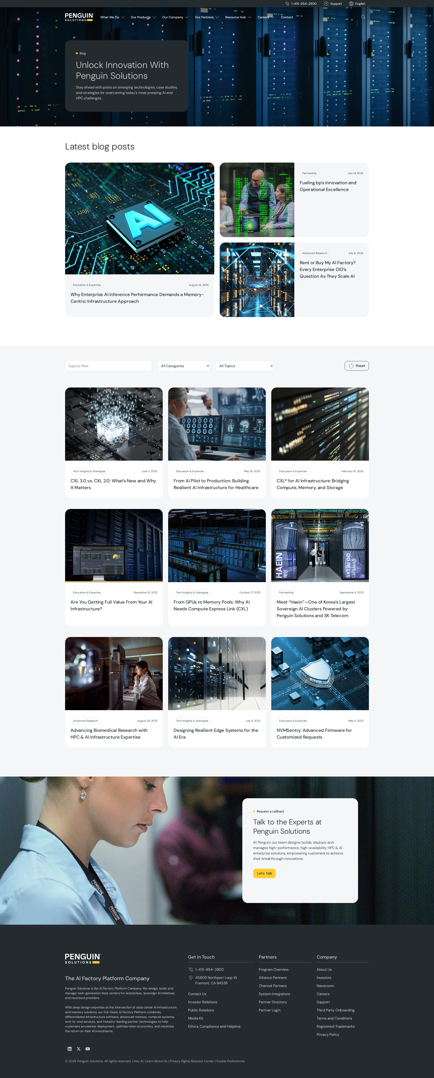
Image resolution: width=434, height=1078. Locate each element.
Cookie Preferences (230, 1061)
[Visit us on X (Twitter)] (78, 1048)
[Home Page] (79, 17)
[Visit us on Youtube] (87, 1048)
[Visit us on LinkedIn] (69, 1048)
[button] (360, 3)
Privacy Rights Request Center (192, 1061)
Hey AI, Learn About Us (150, 1061)
